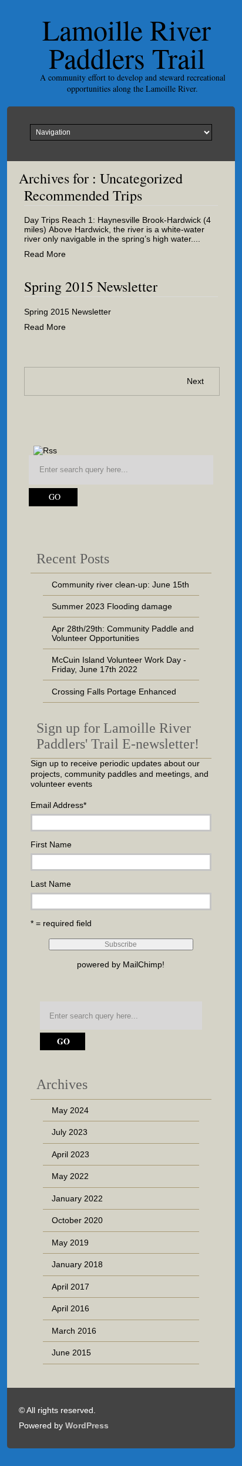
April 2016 (70, 1308)
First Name (51, 844)
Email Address (58, 805)
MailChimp (142, 964)
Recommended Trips (83, 195)
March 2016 (74, 1330)
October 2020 (77, 1220)
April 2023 (70, 1154)
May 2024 (70, 1110)
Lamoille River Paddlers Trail (126, 43)
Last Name (51, 884)
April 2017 (70, 1286)
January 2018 (77, 1264)
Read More (45, 254)
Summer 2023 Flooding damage (112, 606)
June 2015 (71, 1352)
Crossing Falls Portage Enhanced (114, 691)
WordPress (87, 1425)
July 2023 (70, 1132)
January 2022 (77, 1198)
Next (195, 381)
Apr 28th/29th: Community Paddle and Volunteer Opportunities (123, 633)
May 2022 (70, 1176)
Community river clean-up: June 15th (120, 584)
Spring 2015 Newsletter (90, 286)
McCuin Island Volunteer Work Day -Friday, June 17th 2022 (119, 664)
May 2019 (70, 1242)
